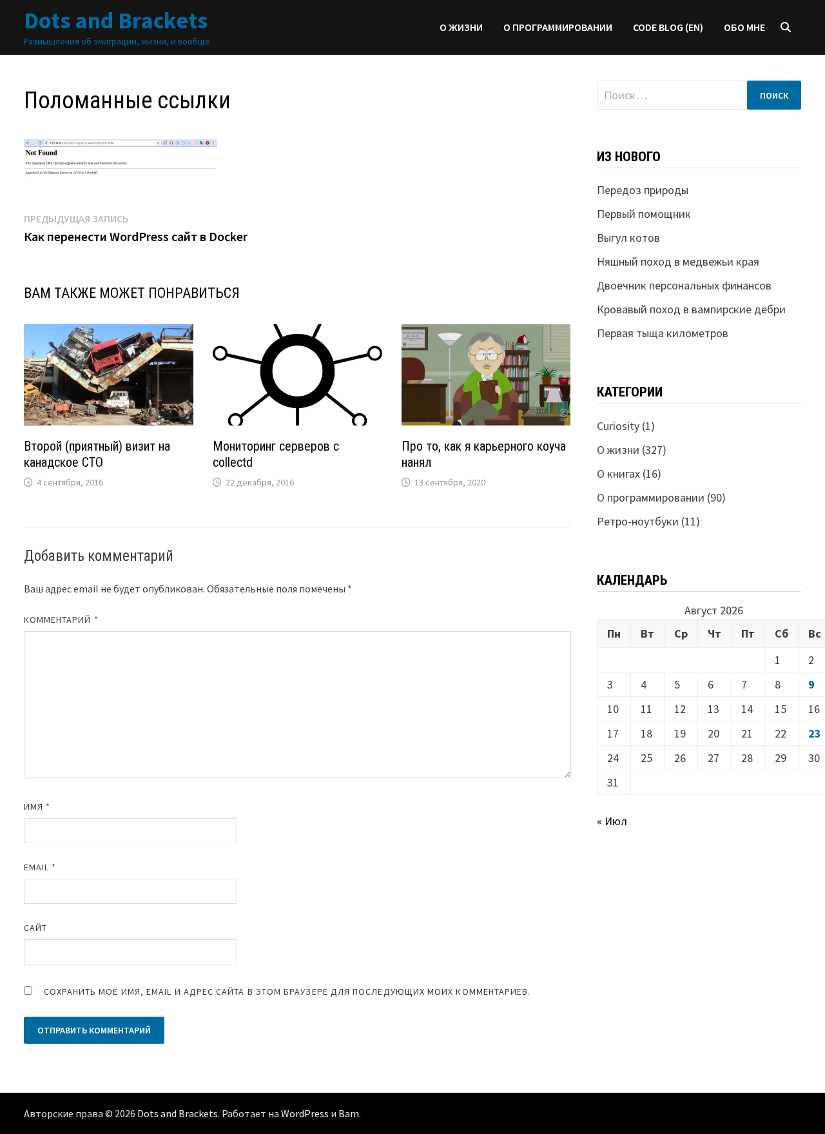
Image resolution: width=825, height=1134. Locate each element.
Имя (37, 806)
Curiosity (618, 425)
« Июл (612, 821)
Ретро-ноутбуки (638, 521)
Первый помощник (644, 213)
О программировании (557, 27)
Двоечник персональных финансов (684, 285)
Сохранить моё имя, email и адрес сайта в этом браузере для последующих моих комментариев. (287, 991)
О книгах (618, 473)
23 (814, 733)
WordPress (305, 1113)
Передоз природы (642, 189)
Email (40, 867)
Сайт (35, 928)
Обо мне (744, 27)
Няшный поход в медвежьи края (678, 261)
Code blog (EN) (668, 27)
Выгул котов (628, 237)
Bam (348, 1113)
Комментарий (61, 619)
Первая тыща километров (662, 333)
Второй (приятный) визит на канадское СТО (97, 454)
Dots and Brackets (116, 20)
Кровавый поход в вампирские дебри (691, 309)
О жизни (461, 27)
